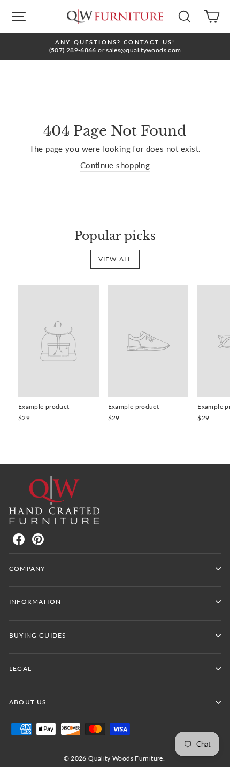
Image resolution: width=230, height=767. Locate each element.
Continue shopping (115, 165)
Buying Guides (37, 635)
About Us (28, 702)
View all (115, 259)
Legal (20, 668)
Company (27, 568)
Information (35, 602)
